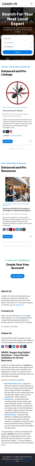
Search (17, 52)
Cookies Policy (24, 461)
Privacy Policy (28, 459)
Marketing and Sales (22, 203)
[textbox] (17, 42)
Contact (24, 315)
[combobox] (17, 43)
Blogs (14, 203)
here (15, 303)
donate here (19, 305)
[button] (10, 148)
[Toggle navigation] (32, 3)
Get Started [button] (18, 276)
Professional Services (20, 107)
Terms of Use (10, 461)
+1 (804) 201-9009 (23, 123)
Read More (15, 129)
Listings (12, 107)
